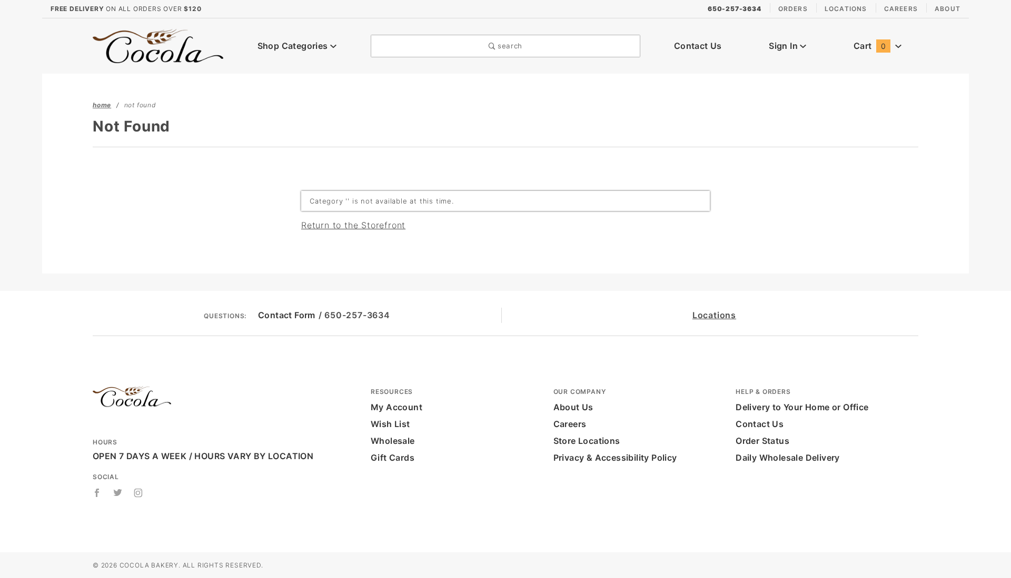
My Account (396, 407)
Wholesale (393, 440)
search (508, 46)
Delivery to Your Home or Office (802, 407)
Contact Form (286, 315)
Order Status (762, 440)
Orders (793, 9)
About (947, 9)
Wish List (390, 424)
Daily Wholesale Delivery (788, 457)
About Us (573, 407)
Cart (870, 45)
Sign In (784, 45)
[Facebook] (97, 493)
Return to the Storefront (353, 225)
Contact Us (698, 45)
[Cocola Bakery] (158, 45)
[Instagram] (138, 493)
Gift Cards (392, 457)
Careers (901, 9)
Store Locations (586, 440)
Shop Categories (293, 45)
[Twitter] (118, 493)
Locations (846, 9)
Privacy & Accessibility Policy (615, 457)
